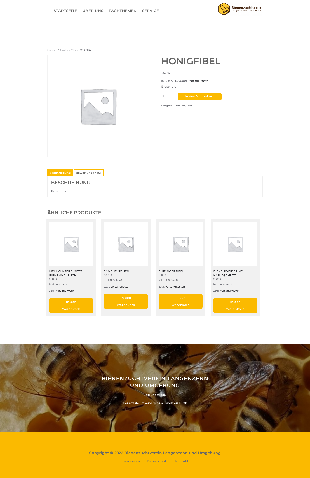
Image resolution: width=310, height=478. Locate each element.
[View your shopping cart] (171, 11)
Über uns (93, 11)
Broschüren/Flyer (68, 50)
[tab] (58, 172)
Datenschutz (157, 461)
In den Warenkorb (200, 96)
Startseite (65, 11)
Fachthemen (123, 11)
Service (150, 11)
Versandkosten (199, 80)
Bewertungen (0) (88, 172)
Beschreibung (60, 172)
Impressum (131, 461)
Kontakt (182, 461)
